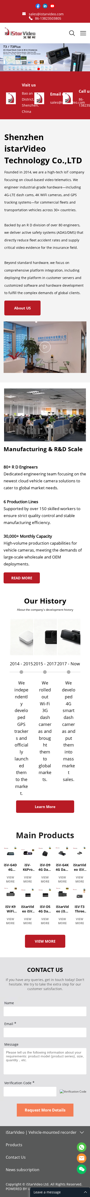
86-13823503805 (48, 18)
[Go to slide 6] (56, 69)
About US (22, 308)
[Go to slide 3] (43, 69)
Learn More (45, 806)
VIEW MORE (10, 879)
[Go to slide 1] (34, 69)
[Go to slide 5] (51, 69)
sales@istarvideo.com (46, 14)
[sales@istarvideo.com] (24, 14)
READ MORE (21, 578)
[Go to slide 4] (47, 69)
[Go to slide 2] (38, 69)
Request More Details (45, 1110)
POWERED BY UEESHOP (24, 1188)
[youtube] (52, 6)
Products (14, 1144)
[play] (45, 347)
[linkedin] (45, 6)
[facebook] (38, 6)
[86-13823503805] (31, 18)
